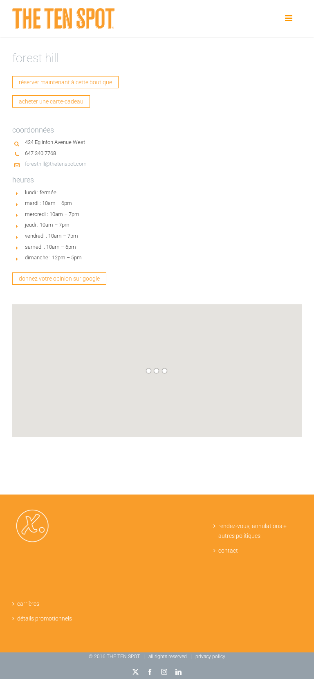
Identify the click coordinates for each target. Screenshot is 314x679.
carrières (28, 603)
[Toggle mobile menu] (289, 18)
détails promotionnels (44, 618)
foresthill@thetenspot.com (56, 164)
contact (228, 550)
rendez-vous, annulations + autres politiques (252, 531)
